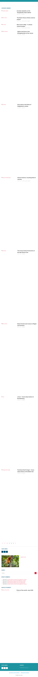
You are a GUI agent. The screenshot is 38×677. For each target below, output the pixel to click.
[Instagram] (5, 552)
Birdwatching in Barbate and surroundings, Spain (16, 581)
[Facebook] (2, 552)
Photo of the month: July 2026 (25, 590)
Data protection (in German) (14, 672)
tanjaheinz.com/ (23, 557)
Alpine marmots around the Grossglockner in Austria (17, 579)
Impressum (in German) (25, 672)
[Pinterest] (7, 552)
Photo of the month (6, 587)
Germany (23, 14)
